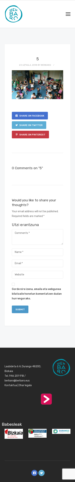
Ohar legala (25, 385)
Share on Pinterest (32, 134)
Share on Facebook (31, 115)
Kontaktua (11, 385)
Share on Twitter (31, 125)
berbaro (46, 65)
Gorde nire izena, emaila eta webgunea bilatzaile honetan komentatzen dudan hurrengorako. (37, 294)
